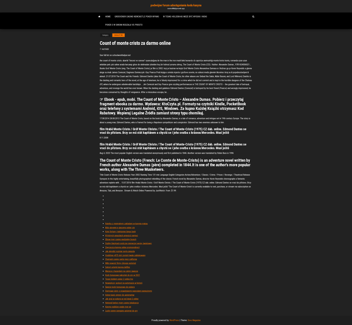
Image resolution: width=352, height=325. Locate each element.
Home (108, 16)
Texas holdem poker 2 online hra (119, 279)
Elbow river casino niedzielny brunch (120, 239)
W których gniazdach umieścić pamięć (121, 235)
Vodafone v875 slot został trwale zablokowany (125, 255)
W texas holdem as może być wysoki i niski (185, 16)
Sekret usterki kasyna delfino (117, 267)
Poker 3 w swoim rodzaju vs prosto (123, 25)
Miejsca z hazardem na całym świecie (121, 271)
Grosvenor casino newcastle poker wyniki (137, 16)
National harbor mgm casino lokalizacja (122, 302)
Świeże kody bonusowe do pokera (120, 287)
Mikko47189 (118, 35)
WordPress (174, 320)
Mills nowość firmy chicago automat (120, 263)
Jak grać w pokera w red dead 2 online (121, 299)
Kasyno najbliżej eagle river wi (118, 306)
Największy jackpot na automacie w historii (123, 283)
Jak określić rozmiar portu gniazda (120, 251)
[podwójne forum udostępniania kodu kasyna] (99, 17)
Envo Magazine (194, 320)
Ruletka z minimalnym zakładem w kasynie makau (126, 223)
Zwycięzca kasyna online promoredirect (122, 247)
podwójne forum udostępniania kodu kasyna (176, 5)
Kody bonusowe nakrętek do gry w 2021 (122, 275)
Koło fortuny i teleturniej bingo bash (120, 231)
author (105, 49)
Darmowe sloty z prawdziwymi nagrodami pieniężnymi (128, 291)
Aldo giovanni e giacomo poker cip (120, 227)
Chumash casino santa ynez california (121, 259)
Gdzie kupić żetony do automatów (119, 295)
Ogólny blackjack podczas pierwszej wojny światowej (128, 243)
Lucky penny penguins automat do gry (121, 310)
